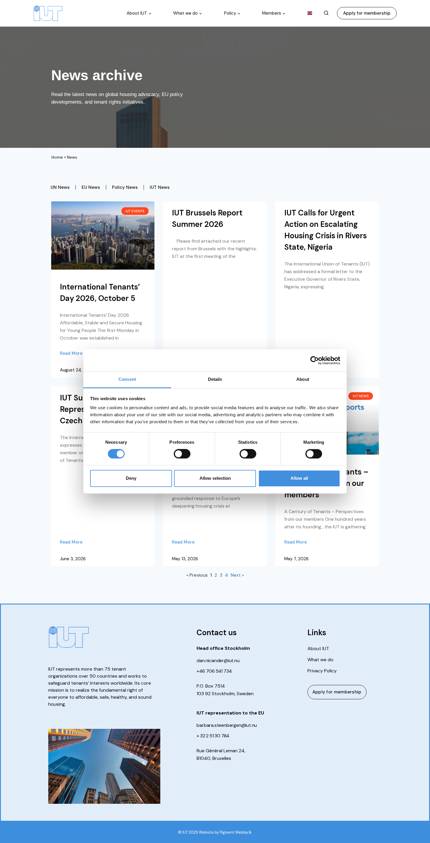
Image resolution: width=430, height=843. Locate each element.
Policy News (125, 187)
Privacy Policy (322, 671)
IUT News (160, 187)
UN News (60, 187)
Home (57, 157)
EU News (91, 187)
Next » (237, 575)
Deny (131, 478)
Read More (71, 353)
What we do (320, 660)
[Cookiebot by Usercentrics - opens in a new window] (314, 360)
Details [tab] (215, 379)
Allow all (299, 478)
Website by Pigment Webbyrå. (225, 832)
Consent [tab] (127, 379)
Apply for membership (367, 13)
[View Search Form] (326, 13)
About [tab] (302, 379)
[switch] (182, 454)
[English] (310, 13)
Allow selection (215, 478)
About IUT (318, 648)
